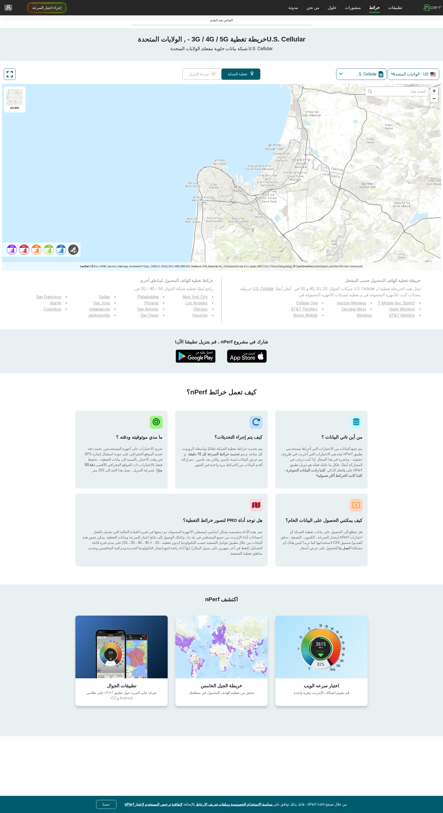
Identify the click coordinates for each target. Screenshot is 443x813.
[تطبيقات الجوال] (121, 647)
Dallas (104, 296)
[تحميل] (247, 356)
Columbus (52, 309)
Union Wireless (402, 309)
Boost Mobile (305, 315)
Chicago (200, 309)
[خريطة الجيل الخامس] (221, 647)
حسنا (106, 804)
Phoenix (151, 303)
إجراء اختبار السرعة (47, 8)
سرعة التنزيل (199, 74)
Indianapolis (99, 309)
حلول (332, 7)
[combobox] (413, 74)
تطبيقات (395, 7)
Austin (55, 303)
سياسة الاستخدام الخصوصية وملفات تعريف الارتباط (234, 804)
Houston (200, 315)
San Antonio (148, 309)
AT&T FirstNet (304, 309)
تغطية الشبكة (237, 74)
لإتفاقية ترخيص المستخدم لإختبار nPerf (154, 804)
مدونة (293, 7)
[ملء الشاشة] (10, 74)
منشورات (353, 7)
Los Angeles (196, 303)
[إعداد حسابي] (10, 7)
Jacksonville (99, 315)
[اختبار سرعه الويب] (321, 647)
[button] (434, 91)
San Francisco (48, 296)
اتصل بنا (344, 548)
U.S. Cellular (263, 288)
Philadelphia (148, 296)
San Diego (149, 315)
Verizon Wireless (351, 303)
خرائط (374, 7)
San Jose (101, 303)
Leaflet (85, 266)
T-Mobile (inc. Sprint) (396, 303)
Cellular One (307, 303)
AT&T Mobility (402, 315)
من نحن (312, 7)
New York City (195, 296)
